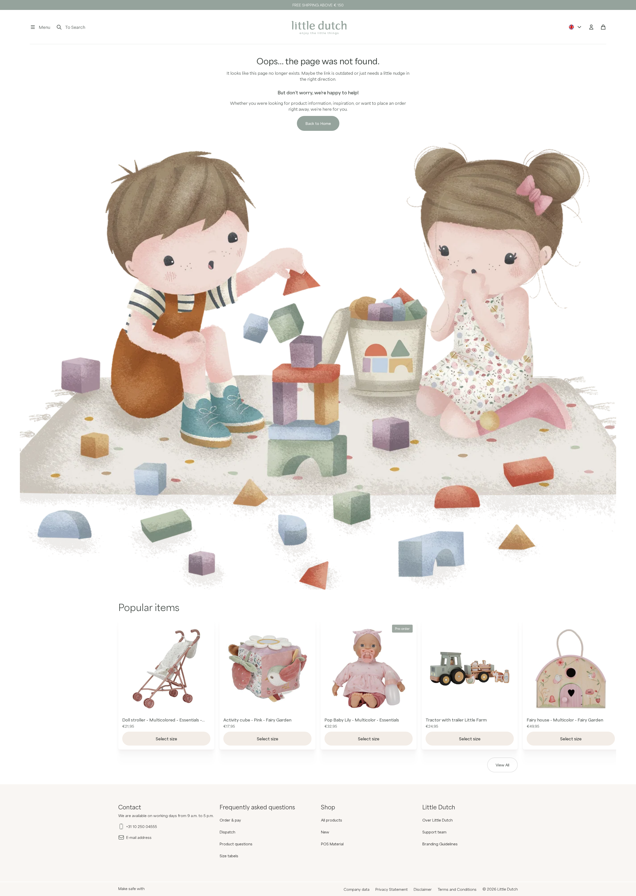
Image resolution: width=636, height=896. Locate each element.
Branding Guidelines (440, 844)
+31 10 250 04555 (141, 826)
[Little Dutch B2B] (318, 27)
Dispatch (227, 832)
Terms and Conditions (457, 889)
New (325, 832)
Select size (166, 738)
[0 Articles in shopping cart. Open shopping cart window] (603, 27)
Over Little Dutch (437, 820)
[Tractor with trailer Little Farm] (470, 669)
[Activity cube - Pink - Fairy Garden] (267, 669)
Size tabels (229, 856)
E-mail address (139, 837)
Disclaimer (423, 889)
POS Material (332, 844)
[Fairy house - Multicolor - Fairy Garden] (571, 669)
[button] (40, 27)
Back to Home (318, 123)
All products (331, 820)
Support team (434, 832)
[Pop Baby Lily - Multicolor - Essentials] (368, 669)
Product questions (236, 844)
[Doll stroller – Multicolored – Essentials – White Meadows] (166, 669)
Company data (356, 889)
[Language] (575, 27)
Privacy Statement (391, 889)
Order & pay (230, 820)
